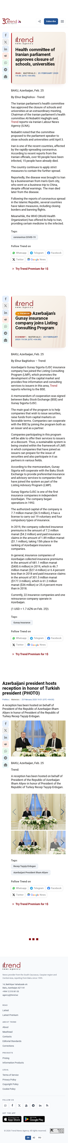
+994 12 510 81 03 (11, 991)
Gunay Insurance (21, 622)
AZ (34, 1138)
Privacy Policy (9, 1079)
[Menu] (62, 21)
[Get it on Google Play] (34, 1119)
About (6, 1027)
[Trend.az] (11, 21)
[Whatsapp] (5, 1105)
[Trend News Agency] (11, 966)
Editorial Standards (12, 1041)
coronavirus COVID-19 (24, 237)
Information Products (13, 1062)
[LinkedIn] (40, 1105)
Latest (6, 1010)
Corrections (8, 1046)
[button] (6, 35)
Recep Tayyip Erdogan (24, 866)
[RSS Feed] (47, 1105)
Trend (14, 122)
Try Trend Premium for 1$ (31, 268)
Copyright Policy (11, 1084)
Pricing (6, 1058)
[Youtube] (26, 1105)
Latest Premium (10, 1015)
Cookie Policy (9, 1089)
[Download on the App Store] (12, 1119)
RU (39, 1138)
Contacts (7, 1036)
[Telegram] (33, 1105)
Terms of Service (11, 1075)
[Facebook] (12, 1105)
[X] (19, 1105)
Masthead (7, 1032)
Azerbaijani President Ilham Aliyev (30, 872)
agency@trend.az (10, 995)
